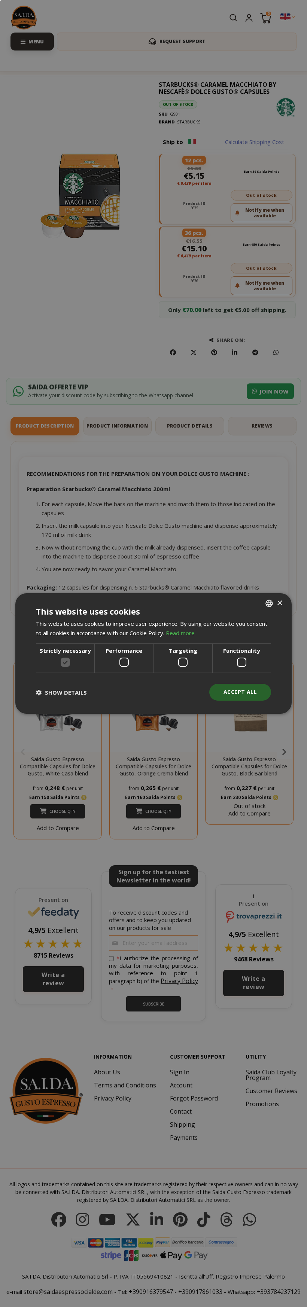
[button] (61, 692)
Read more (180, 633)
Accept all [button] (240, 691)
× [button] (279, 603)
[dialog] (153, 653)
